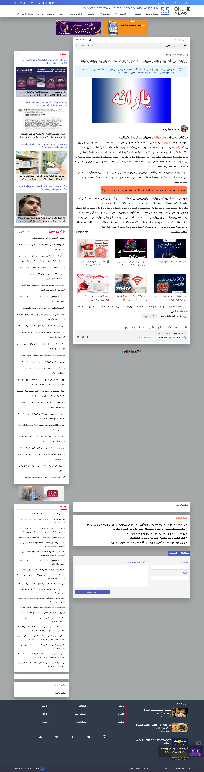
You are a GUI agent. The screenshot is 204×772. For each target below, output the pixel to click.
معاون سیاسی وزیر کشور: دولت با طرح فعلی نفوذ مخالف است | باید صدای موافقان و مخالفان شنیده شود (41, 416)
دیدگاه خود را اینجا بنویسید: (136, 562)
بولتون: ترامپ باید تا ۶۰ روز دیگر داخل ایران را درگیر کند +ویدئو (42, 448)
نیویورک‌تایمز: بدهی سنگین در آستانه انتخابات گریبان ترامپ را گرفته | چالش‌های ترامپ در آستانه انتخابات (41, 382)
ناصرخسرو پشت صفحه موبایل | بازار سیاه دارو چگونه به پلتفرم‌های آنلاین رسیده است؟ (44, 146)
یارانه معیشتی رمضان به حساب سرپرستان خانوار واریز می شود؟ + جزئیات (149, 529)
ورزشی (63, 14)
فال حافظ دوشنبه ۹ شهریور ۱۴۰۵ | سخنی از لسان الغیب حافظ (174, 750)
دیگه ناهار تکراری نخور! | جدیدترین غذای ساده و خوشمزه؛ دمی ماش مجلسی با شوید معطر (41, 439)
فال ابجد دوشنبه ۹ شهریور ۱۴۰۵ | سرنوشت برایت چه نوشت (42, 267)
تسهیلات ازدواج (131, 327)
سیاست (107, 14)
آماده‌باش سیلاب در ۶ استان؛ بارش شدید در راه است (45, 477)
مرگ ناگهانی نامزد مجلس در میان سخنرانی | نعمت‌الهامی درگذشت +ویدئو (43, 370)
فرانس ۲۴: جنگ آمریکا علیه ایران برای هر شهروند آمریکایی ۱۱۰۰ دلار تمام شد (41, 457)
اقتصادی (123, 14)
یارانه (167, 327)
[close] (198, 743)
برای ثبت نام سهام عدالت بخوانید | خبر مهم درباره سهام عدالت (156, 533)
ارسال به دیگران (178, 46)
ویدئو (40, 14)
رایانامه (185, 572)
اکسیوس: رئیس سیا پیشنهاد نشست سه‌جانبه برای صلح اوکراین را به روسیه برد (43, 404)
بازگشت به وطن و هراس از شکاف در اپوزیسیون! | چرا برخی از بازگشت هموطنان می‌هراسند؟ (42, 188)
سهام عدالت (179, 327)
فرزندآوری (147, 327)
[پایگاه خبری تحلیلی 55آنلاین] (175, 11)
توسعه (138, 14)
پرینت (165, 46)
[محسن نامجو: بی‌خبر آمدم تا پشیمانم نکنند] (180, 712)
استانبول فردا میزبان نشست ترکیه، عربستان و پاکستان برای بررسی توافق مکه (42, 299)
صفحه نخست (152, 14)
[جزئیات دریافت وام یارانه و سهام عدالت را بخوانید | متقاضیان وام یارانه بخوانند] (84, 337)
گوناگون (51, 14)
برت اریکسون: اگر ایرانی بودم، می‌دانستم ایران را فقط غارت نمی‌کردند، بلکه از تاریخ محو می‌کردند (43, 104)
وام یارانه (160, 137)
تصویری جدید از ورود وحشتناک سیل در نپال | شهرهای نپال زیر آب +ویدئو (41, 468)
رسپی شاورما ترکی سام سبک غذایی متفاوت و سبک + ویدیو (43, 355)
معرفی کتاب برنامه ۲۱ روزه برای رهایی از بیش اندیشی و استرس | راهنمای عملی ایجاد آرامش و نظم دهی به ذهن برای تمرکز (41, 258)
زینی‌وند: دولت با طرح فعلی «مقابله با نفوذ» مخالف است (43, 362)
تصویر (45, 722)
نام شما (185, 562)
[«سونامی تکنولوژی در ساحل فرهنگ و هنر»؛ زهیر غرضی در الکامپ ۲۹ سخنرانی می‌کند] (41, 82)
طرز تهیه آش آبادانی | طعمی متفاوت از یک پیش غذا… (153, 726)
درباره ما (186, 2)
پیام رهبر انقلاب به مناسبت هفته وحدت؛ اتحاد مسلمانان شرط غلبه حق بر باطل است (41, 427)
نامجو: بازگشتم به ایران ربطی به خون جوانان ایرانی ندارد (44, 308)
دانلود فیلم (60, 692)
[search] (17, 14)
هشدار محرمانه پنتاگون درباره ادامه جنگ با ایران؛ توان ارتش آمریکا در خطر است (42, 335)
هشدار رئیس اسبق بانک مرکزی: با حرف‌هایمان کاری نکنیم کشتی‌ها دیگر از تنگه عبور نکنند (116, 7)
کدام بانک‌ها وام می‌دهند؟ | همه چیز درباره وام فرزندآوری (158, 538)
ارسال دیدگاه (92, 592)
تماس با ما (174, 2)
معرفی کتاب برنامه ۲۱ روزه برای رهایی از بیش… (153, 741)
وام (158, 327)
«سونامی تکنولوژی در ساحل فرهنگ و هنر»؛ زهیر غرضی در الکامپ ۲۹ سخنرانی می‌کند (43, 276)
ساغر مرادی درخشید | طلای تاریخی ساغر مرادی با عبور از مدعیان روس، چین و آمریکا (41, 346)
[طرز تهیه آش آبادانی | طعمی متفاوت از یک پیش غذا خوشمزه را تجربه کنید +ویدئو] (180, 727)
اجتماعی (92, 14)
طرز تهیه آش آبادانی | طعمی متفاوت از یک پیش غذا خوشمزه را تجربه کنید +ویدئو (41, 247)
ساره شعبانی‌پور (171, 129)
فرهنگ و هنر (77, 14)
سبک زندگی (28, 14)
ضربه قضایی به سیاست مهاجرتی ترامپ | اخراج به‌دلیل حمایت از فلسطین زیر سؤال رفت (41, 317)
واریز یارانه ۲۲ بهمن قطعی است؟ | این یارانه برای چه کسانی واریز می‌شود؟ (134, 190)
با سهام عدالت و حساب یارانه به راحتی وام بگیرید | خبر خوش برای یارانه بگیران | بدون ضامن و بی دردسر (136, 524)
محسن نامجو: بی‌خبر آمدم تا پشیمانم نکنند (48, 238)
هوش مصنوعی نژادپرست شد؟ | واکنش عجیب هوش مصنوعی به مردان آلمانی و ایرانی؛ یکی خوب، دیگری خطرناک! (40, 393)
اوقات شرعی (160, 2)
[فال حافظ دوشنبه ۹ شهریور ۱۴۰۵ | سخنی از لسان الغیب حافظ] (195, 751)
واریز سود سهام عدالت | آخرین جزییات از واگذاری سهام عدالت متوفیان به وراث (148, 542)
